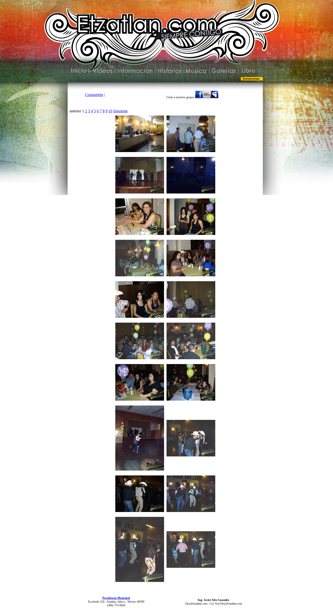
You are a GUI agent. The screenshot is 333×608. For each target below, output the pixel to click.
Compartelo (94, 95)
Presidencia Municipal (116, 598)
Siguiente (120, 111)
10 (110, 111)
